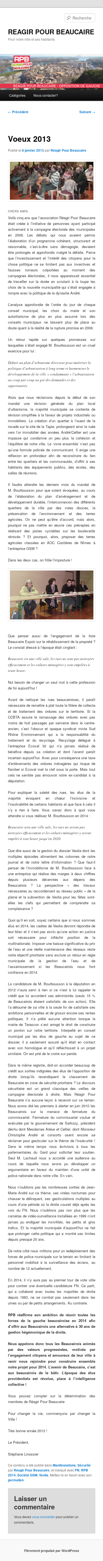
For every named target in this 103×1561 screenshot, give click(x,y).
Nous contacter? (46, 95)
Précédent (18, 111)
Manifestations (64, 1465)
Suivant (87, 111)
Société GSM (27, 1475)
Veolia (43, 1475)
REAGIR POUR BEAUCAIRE (51, 31)
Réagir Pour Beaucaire (68, 150)
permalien (16, 1479)
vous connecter (43, 1516)
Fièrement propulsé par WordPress (51, 1550)
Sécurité (84, 1465)
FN (77, 1470)
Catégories (17, 95)
